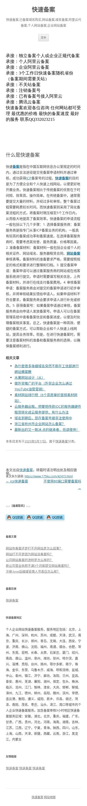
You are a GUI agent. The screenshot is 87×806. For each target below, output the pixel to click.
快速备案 (43, 9)
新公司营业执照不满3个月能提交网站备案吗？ (38, 565)
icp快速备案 (17, 481)
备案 (16, 166)
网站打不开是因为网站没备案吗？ (29, 554)
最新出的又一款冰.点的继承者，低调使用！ (47, 429)
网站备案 (73, 253)
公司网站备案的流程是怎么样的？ (29, 560)
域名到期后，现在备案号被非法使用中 (43, 418)
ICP (28, 178)
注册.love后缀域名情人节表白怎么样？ (33, 571)
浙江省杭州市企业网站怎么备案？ (39, 423)
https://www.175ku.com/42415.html (49, 476)
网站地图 (50, 797)
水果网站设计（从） (29, 377)
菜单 (43, 37)
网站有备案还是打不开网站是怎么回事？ (34, 548)
